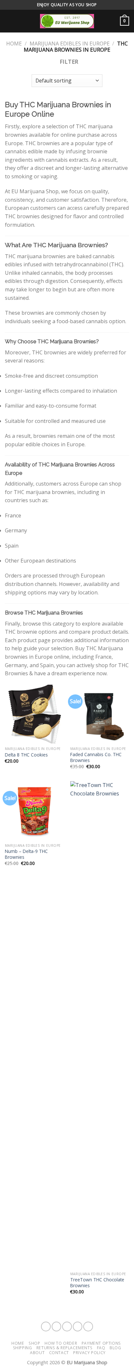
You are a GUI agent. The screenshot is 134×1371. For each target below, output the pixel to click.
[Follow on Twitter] (78, 1326)
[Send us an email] (88, 1326)
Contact (59, 1352)
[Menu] (9, 21)
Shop (34, 1343)
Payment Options (101, 1343)
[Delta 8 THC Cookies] (34, 714)
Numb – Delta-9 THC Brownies (26, 854)
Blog (115, 1348)
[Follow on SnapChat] (67, 1326)
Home (14, 43)
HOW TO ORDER (61, 1343)
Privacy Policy (89, 1352)
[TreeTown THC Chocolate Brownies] (99, 1024)
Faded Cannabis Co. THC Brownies (96, 757)
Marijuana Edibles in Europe (70, 43)
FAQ (101, 1348)
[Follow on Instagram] (56, 1326)
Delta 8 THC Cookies (26, 755)
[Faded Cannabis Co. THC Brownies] (99, 714)
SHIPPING (22, 1348)
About (37, 1352)
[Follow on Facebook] (46, 1326)
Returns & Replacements (64, 1348)
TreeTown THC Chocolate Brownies (97, 1282)
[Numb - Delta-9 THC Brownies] (34, 810)
